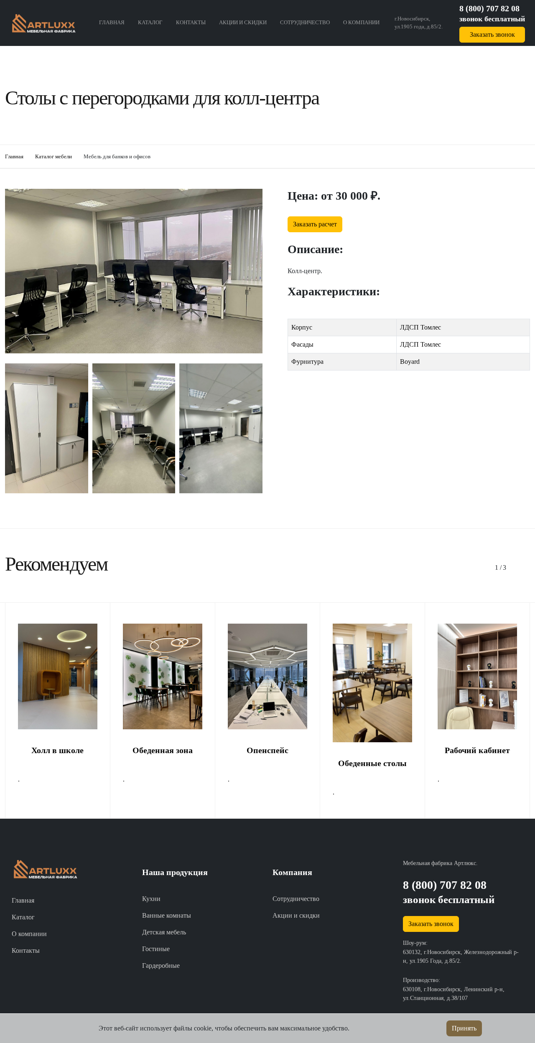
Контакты (191, 22)
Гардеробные (161, 965)
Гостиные (156, 948)
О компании (361, 22)
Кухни (151, 898)
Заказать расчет (315, 224)
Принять (464, 1028)
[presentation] (243, 513)
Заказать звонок (492, 34)
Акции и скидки (243, 22)
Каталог (150, 22)
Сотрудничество (305, 22)
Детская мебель (164, 932)
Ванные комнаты (166, 915)
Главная (112, 22)
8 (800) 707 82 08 (489, 8)
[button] (498, 568)
